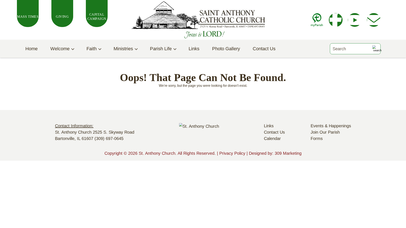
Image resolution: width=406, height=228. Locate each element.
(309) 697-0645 (109, 138)
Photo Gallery (226, 48)
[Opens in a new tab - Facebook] (336, 20)
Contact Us (264, 48)
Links (194, 48)
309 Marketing (288, 153)
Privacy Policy (232, 153)
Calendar (272, 138)
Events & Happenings (331, 126)
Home (31, 48)
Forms (317, 138)
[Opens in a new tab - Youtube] (355, 20)
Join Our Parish (325, 132)
